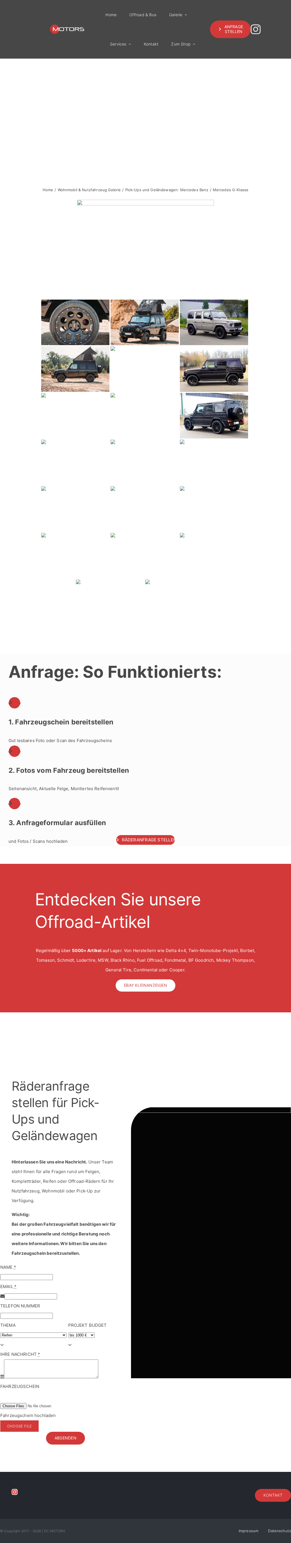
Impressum (248, 1530)
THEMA (8, 1325)
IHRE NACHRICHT (20, 1354)
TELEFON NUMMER (20, 1306)
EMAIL (8, 1286)
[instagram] (256, 29)
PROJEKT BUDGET (87, 1325)
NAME (8, 1267)
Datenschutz (279, 1530)
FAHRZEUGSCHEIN (19, 1386)
